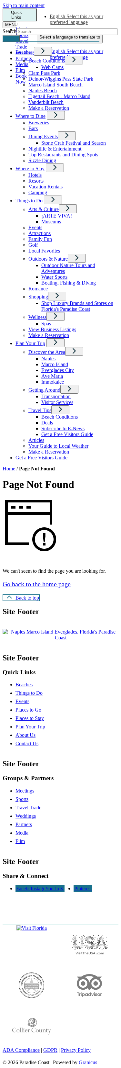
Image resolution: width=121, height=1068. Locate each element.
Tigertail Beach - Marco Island (59, 96)
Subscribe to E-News (63, 428)
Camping (37, 192)
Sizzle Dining (42, 160)
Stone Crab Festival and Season (73, 143)
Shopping (38, 296)
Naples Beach (42, 90)
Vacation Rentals (45, 186)
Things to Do (29, 200)
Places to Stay (29, 718)
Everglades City (57, 370)
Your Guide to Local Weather (58, 446)
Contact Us (26, 743)
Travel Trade (28, 807)
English (76, 19)
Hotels (35, 175)
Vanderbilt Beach (46, 102)
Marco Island (54, 364)
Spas (46, 323)
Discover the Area (46, 352)
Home (9, 468)
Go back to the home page (37, 584)
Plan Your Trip (30, 343)
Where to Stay (30, 168)
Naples (48, 358)
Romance (38, 288)
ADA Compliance (21, 1050)
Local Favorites (44, 250)
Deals (47, 422)
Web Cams (52, 67)
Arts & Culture (43, 209)
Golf (33, 245)
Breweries (38, 122)
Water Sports (54, 277)
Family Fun (40, 239)
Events (35, 227)
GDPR (50, 1050)
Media (21, 833)
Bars (33, 128)
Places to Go (28, 710)
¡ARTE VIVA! (56, 216)
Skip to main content (24, 5)
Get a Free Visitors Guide (67, 434)
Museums (51, 221)
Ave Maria (52, 376)
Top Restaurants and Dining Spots (63, 154)
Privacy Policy (76, 1050)
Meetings (24, 790)
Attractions (39, 233)
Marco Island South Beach (55, 84)
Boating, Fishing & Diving (68, 283)
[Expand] (43, 51)
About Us (25, 735)
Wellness (37, 317)
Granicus (88, 1062)
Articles (36, 440)
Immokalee (52, 382)
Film (20, 841)
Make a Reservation (48, 108)
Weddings (25, 816)
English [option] (76, 54)
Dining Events (43, 136)
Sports (21, 799)
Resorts (36, 181)
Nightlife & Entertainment (54, 149)
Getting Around (44, 390)
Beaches (24, 684)
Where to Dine (30, 116)
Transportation (56, 396)
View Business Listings (52, 329)
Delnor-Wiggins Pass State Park (60, 79)
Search (9, 31)
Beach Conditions (46, 60)
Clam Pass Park (44, 73)
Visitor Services (57, 402)
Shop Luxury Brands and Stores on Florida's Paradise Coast (77, 306)
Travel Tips (39, 410)
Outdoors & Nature (48, 259)
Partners (23, 824)
